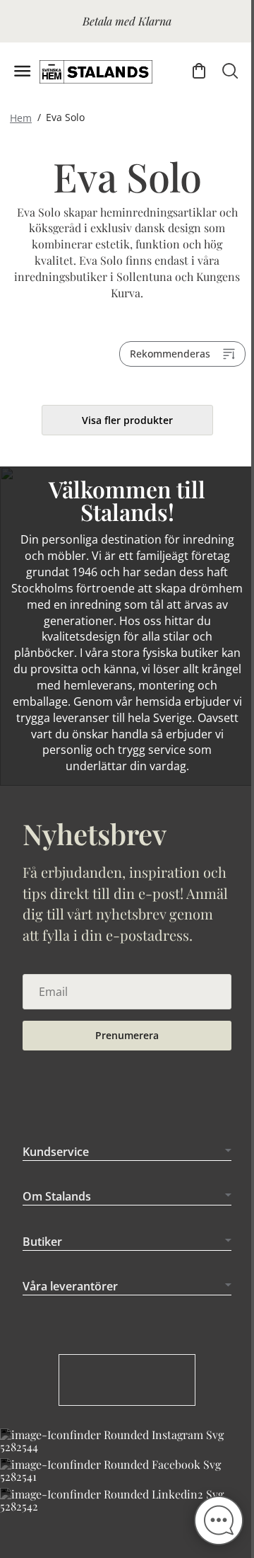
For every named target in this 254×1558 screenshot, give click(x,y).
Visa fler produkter (127, 420)
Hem (21, 117)
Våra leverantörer (70, 1307)
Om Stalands (57, 1217)
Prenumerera (127, 1035)
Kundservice (56, 1172)
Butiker (42, 1262)
